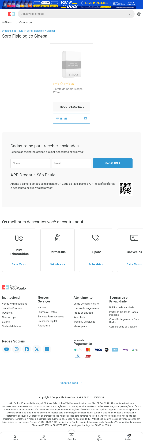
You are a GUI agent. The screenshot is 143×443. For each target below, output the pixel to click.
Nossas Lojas (9, 317)
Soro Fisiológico (35, 30)
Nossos (44, 299)
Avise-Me (61, 118)
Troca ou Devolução (84, 321)
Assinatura (44, 325)
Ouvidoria (7, 312)
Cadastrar (112, 163)
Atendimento (83, 297)
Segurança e (118, 299)
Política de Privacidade (121, 307)
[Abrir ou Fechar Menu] (4, 14)
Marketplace (80, 326)
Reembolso (80, 317)
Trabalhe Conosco (12, 308)
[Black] (69, 4)
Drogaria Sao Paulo (12, 30)
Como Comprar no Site (86, 303)
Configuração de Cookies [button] (123, 326)
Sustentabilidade (11, 326)
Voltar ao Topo (69, 383)
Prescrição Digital (47, 321)
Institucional (11, 297)
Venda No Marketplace (14, 303)
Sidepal (51, 30)
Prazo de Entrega (83, 312)
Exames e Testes (47, 312)
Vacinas (42, 307)
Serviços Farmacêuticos (51, 316)
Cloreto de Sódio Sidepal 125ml (68, 90)
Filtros (8, 22)
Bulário (6, 321)
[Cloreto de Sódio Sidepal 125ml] (71, 64)
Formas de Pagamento (86, 308)
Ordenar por (26, 22)
